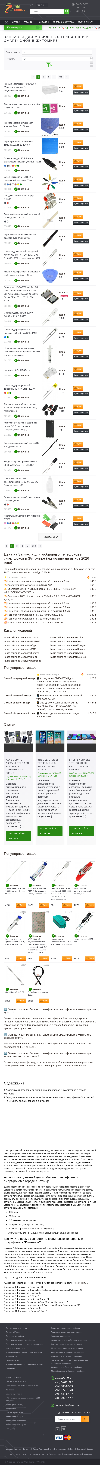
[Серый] (5, 184)
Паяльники (10, 1368)
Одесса (90, 1449)
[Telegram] (63, 1428)
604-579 (63, 1378)
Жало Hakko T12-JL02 (14, 992)
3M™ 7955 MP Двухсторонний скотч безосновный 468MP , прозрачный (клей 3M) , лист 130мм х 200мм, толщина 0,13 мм (38, 946)
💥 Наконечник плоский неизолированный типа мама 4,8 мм (37, 611)
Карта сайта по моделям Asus (66, 641)
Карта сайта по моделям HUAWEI (22, 641)
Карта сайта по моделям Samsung (22, 661)
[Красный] (13, 166)
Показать (10, 59)
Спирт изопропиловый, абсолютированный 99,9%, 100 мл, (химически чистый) (21, 481)
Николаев (80, 1449)
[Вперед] (67, 77)
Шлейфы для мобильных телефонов (67, 1348)
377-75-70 (64, 1390)
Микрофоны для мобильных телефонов (68, 1371)
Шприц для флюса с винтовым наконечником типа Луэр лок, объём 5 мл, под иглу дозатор (22, 351)
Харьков (36, 1454)
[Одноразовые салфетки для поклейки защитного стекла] (50, 108)
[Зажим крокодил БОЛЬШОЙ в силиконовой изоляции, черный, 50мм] (50, 164)
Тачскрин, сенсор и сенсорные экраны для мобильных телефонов (69, 1361)
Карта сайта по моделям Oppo (20, 645)
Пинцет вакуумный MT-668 (84, 940)
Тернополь (26, 1454)
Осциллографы (12, 1360)
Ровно (10, 1454)
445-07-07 (64, 1394)
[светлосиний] (5, 337)
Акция (64, 296)
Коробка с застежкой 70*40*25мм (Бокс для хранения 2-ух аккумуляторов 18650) (20, 87)
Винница (9, 1449)
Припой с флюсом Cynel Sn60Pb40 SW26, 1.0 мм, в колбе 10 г (15, 941)
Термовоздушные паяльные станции (67, 1332)
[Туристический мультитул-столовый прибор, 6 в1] (84, 872)
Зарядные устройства (15, 1336)
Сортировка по (13, 52)
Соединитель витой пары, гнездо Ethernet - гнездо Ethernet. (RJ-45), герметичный (20, 407)
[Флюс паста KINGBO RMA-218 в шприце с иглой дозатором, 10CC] (38, 872)
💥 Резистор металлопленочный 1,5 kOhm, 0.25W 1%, (33, 615)
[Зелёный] (18, 166)
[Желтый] (15, 166)
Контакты (43, 22)
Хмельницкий (55, 1454)
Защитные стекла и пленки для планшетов (24, 1344)
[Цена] (91, 66)
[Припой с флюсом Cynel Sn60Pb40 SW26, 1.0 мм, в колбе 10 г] (15, 922)
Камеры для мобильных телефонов (66, 1344)
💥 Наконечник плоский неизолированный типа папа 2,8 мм (36, 603)
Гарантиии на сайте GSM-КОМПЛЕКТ (22, 1386)
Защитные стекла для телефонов (20, 1340)
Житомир (27, 1449)
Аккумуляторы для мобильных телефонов (69, 1340)
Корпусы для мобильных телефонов (66, 1356)
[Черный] (8, 166)
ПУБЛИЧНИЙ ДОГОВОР (16, 1382)
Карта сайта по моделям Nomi (66, 653)
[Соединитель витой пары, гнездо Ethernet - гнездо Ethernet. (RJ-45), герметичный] (50, 410)
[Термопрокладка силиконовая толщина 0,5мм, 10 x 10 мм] (50, 146)
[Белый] (10, 166)
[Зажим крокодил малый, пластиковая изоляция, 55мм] (50, 503)
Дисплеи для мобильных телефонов (66, 1367)
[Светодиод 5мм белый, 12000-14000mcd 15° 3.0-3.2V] (50, 317)
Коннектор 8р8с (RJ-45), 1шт (17, 370)
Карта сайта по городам (78, 27)
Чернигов (78, 1454)
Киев (51, 1449)
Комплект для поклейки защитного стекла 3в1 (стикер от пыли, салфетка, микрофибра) (20, 426)
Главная (6, 22)
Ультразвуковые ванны (60, 1336)
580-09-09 (64, 1386)
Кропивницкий (61, 1449)
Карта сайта (11, 1409)
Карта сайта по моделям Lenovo (21, 653)
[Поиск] (66, 11)
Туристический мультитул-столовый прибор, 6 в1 (82, 891)
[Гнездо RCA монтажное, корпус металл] (50, 202)
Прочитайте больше (16, 836)
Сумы (17, 1454)
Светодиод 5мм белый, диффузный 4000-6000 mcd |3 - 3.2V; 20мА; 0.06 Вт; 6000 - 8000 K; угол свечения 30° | (22, 254)
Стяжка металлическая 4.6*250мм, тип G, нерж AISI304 (15, 891)
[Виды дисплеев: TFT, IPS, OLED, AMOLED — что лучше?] (50, 741)
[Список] (91, 62)
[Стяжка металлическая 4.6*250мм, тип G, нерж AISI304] (15, 872)
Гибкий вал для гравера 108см (38, 993)
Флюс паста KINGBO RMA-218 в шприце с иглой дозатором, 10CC (38, 891)
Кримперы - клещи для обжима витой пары (24, 1364)
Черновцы (87, 1454)
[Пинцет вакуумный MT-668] (84, 922)
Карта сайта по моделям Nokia (66, 637)
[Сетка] (91, 58)
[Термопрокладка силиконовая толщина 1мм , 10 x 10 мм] (50, 127)
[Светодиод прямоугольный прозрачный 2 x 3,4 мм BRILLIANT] (50, 336)
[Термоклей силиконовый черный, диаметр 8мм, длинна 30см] (50, 239)
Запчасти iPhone (13, 1332)
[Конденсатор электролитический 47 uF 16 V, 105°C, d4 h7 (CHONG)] (50, 466)
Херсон (45, 1454)
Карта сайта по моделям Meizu (21, 657)
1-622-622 (64, 1382)
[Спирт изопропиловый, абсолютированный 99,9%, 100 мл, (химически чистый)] (50, 484)
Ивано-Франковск (40, 1449)
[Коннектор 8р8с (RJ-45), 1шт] (50, 373)
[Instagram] (57, 1428)
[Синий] (5, 166)
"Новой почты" (80, 1283)
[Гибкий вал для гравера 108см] (38, 975)
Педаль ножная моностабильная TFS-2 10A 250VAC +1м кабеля (61, 941)
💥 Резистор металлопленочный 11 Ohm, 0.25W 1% (32, 618)
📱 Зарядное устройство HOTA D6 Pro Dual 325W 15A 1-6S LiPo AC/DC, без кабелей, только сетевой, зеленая (57, 706)
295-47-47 (64, 1397)
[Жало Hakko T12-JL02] (15, 975)
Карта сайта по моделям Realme (67, 649)
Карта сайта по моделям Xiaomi (21, 637)
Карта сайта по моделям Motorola (68, 657)
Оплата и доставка (63, 22)
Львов (72, 1449)
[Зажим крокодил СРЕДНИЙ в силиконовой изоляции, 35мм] (50, 183)
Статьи (16, 22)
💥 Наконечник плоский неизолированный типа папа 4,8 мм (36, 581)
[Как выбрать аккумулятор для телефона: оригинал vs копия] (18, 741)
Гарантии (29, 22)
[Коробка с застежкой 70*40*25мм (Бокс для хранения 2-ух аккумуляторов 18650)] (50, 90)
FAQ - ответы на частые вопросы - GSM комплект (23, 1399)
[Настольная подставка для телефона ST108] (50, 522)
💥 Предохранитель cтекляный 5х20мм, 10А (28, 585)
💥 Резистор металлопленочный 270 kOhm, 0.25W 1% (33, 622)
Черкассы (67, 1454)
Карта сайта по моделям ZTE (20, 649)
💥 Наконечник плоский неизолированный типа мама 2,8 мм (37, 607)
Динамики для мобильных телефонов (67, 1352)
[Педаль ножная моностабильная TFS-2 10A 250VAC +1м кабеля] (61, 922)
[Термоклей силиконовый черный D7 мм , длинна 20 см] (50, 447)
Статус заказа (85, 22)
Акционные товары (14, 1378)
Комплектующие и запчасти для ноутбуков (24, 1352)
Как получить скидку (14, 1405)
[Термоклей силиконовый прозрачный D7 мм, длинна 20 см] (50, 220)
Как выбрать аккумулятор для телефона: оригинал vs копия (17, 766)
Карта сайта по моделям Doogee (68, 645)
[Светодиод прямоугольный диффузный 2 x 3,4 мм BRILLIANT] (50, 391)
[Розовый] (5, 523)
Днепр (18, 1449)
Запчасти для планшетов (16, 1328)
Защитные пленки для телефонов (65, 1328)
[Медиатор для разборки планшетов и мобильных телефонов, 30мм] (50, 276)
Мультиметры (11, 1356)
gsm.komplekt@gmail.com (68, 1405)
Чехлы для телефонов (15, 1348)
